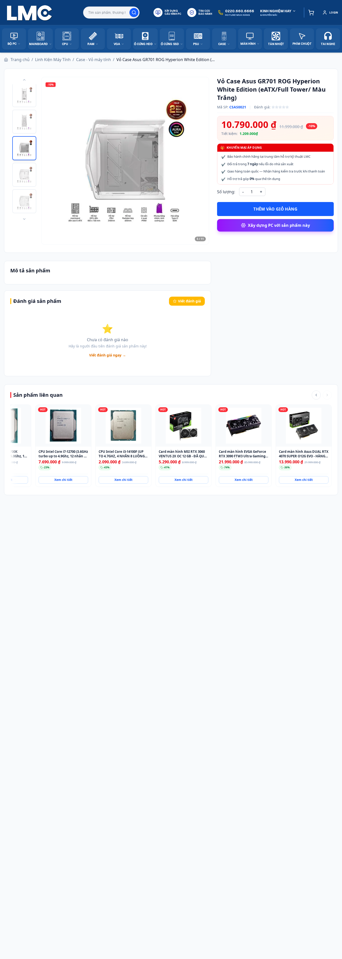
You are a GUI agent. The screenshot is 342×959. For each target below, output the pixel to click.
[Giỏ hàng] (310, 13)
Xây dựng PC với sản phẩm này (279, 225)
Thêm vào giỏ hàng (275, 209)
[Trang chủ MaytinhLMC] (29, 12)
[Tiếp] (327, 395)
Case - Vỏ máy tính (93, 59)
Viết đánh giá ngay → (107, 355)
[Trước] (316, 395)
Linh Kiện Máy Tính (53, 59)
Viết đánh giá (189, 301)
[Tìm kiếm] (133, 12)
